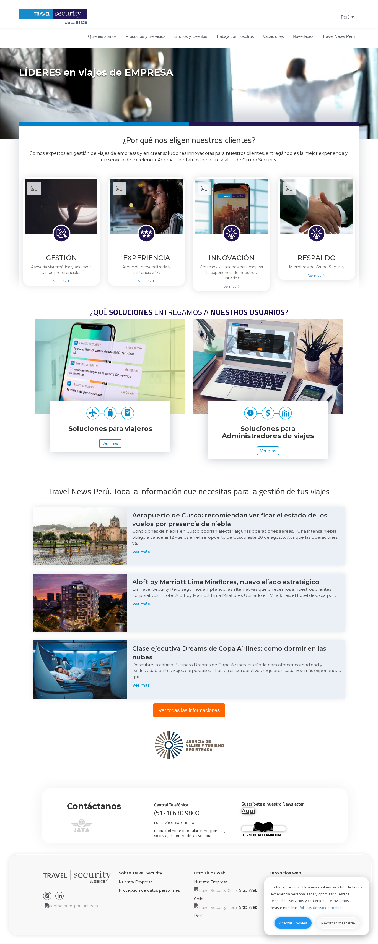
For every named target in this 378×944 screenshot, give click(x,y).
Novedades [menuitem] (303, 36)
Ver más (110, 443)
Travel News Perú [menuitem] (338, 36)
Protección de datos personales (149, 890)
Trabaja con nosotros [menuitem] (235, 36)
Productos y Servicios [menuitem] (145, 36)
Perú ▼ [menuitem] (348, 17)
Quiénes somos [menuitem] (102, 36)
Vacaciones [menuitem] (273, 36)
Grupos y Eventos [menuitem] (190, 36)
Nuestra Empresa (135, 882)
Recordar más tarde (338, 923)
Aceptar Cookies (293, 923)
